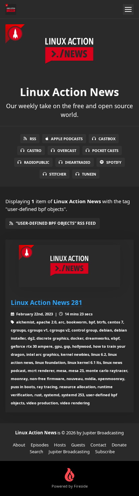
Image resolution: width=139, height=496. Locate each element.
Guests (78, 445)
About (19, 445)
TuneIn (89, 174)
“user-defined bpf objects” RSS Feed (56, 223)
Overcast (66, 150)
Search (36, 451)
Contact (98, 445)
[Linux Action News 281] (69, 266)
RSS (33, 138)
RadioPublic (36, 162)
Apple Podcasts (67, 138)
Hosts (60, 445)
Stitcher (57, 174)
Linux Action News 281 (46, 302)
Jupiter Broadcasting (69, 451)
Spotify (113, 162)
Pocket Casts (105, 150)
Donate (119, 445)
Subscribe (105, 451)
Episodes (40, 445)
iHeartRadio (77, 162)
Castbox (107, 138)
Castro (34, 150)
